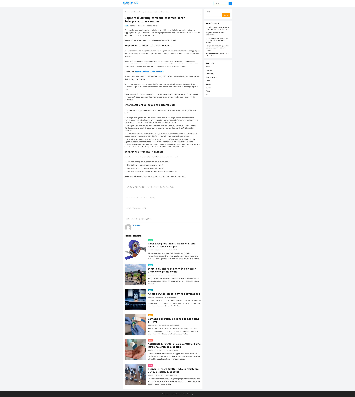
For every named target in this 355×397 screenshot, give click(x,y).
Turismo (209, 95)
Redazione (132, 25)
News (131, 12)
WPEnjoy (190, 394)
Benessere (209, 74)
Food (208, 81)
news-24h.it (130, 2)
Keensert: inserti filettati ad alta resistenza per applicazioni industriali (173, 370)
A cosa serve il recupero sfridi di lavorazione (174, 293)
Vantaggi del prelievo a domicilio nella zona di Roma (173, 320)
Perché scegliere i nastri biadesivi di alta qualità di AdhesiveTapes (171, 245)
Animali (208, 67)
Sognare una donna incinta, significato (149, 71)
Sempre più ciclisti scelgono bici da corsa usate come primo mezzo (172, 270)
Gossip (208, 84)
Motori (208, 88)
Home (126, 12)
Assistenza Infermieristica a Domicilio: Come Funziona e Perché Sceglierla (174, 345)
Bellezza (209, 70)
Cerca (208, 12)
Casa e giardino (211, 77)
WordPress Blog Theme (180, 394)
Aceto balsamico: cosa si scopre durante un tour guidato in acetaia (217, 40)
